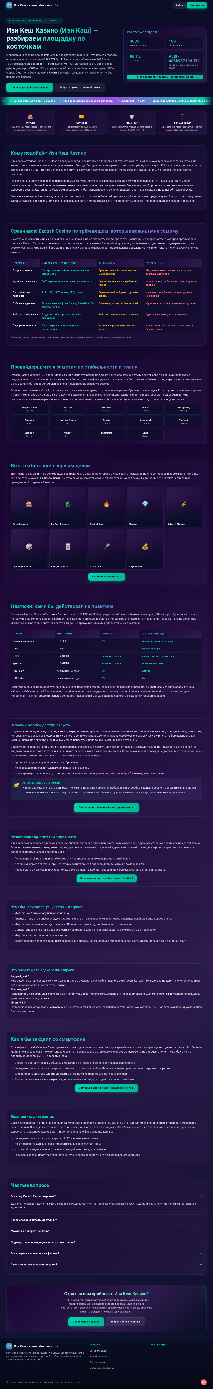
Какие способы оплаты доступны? (34, 1220)
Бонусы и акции (97, 1362)
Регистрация (197, 5)
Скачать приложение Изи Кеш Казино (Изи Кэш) (106, 1087)
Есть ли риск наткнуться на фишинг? (35, 1253)
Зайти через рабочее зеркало (29, 87)
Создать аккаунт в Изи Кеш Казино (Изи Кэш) (106, 878)
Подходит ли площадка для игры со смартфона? (43, 1242)
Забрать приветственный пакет (80, 87)
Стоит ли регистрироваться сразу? (34, 1264)
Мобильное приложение (102, 1368)
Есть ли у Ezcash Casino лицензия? (33, 1196)
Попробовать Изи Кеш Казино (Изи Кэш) (165, 76)
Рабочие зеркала (98, 1356)
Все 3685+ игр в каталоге (106, 576)
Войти (179, 5)
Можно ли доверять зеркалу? (30, 1231)
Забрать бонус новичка (125, 1321)
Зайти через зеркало (86, 1321)
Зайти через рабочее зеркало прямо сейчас (106, 807)
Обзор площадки (98, 1351)
